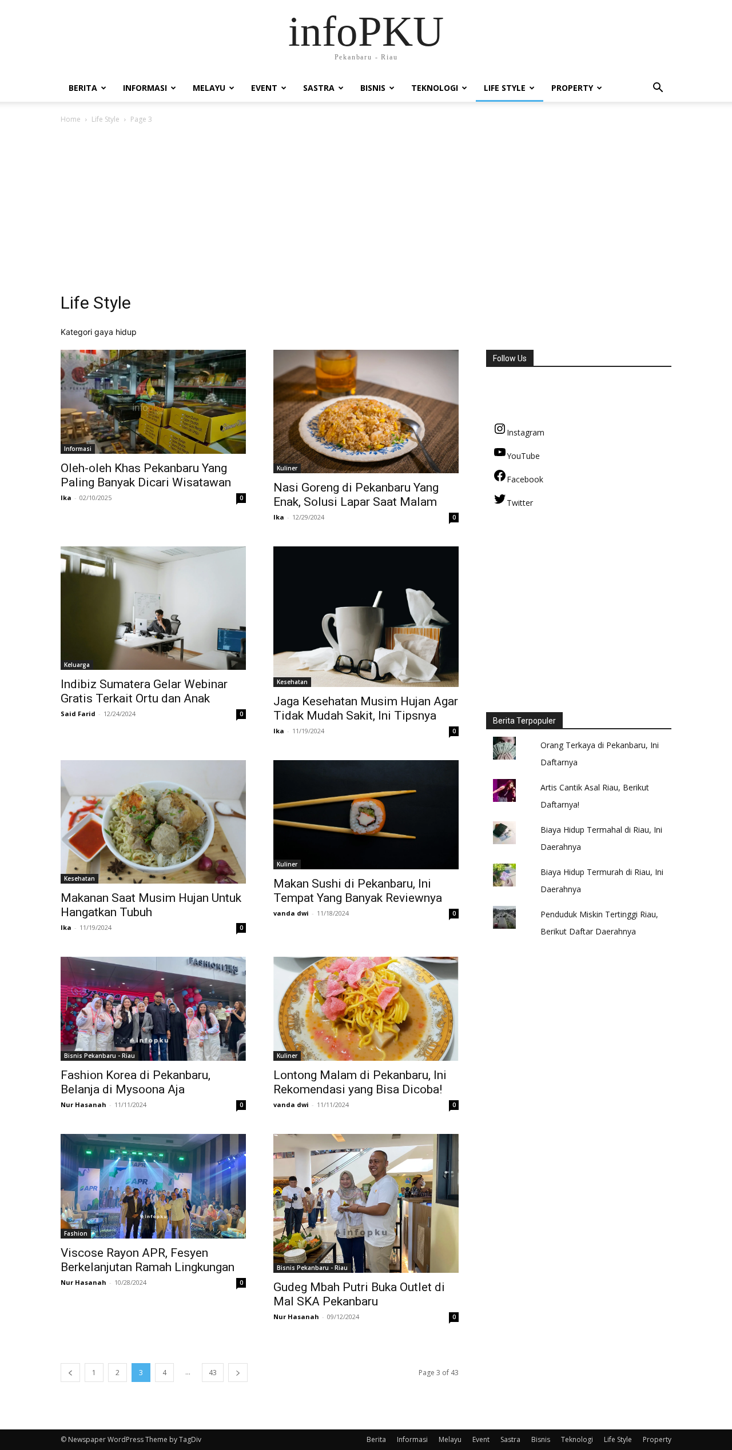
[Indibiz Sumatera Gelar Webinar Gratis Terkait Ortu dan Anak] (153, 608)
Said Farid (78, 713)
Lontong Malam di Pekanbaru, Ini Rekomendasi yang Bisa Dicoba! (360, 1082)
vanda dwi (291, 913)
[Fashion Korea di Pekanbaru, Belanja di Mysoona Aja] (153, 1009)
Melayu (209, 87)
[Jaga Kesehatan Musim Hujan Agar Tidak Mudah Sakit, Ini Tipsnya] (366, 616)
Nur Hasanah (83, 1104)
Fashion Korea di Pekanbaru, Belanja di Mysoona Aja (135, 1082)
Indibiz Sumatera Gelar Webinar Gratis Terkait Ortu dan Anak (144, 691)
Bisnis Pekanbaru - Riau (99, 1056)
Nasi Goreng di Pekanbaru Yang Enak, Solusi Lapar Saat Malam (356, 495)
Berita (83, 87)
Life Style (505, 87)
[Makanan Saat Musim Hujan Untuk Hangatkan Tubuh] (153, 822)
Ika (66, 497)
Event (264, 87)
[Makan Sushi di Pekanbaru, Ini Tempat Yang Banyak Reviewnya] (366, 814)
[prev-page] (70, 1372)
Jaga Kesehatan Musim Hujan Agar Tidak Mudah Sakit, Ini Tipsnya (365, 708)
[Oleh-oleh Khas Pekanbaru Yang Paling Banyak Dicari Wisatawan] (153, 402)
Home (71, 119)
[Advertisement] (366, 211)
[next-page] (238, 1372)
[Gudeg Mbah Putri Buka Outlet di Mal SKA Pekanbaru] (366, 1203)
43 (213, 1372)
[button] (657, 88)
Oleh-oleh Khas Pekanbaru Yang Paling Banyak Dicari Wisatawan (146, 475)
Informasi (145, 87)
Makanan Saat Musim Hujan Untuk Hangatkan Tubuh (151, 905)
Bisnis (372, 87)
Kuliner (287, 468)
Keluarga (77, 665)
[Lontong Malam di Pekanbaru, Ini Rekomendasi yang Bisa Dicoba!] (366, 1009)
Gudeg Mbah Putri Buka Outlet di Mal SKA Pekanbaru (359, 1294)
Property (572, 87)
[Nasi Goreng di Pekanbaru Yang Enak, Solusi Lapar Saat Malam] (366, 411)
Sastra (319, 87)
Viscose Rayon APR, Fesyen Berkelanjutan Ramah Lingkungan (147, 1260)
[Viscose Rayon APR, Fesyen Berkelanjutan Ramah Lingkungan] (153, 1186)
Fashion (75, 1233)
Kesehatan (292, 682)
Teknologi (434, 87)
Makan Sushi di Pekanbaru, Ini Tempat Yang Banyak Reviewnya (357, 891)
